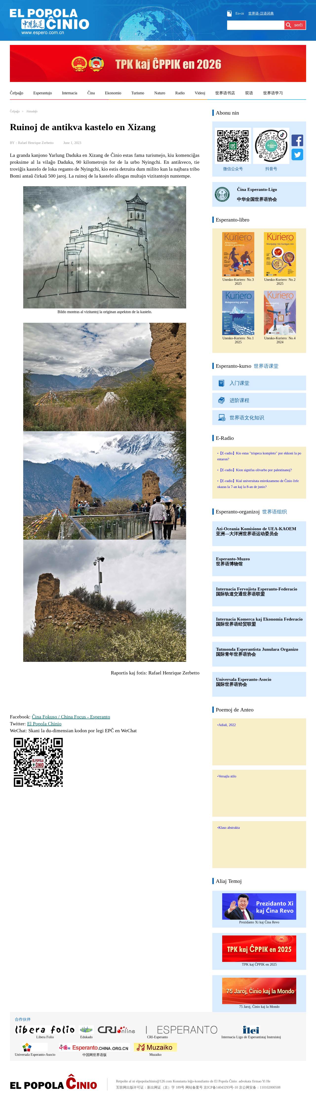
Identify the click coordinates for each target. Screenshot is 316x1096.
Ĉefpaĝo (15, 111)
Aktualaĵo (32, 111)
